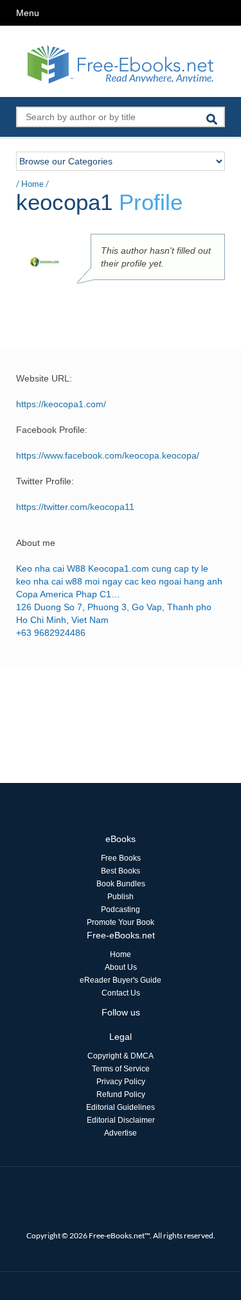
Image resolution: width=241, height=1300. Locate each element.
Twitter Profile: (45, 481)
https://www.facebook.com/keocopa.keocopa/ (107, 455)
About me (35, 543)
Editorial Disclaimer (121, 1120)
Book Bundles (120, 883)
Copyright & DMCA (120, 1055)
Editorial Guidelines (120, 1107)
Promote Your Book (120, 922)
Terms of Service (121, 1068)
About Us (121, 967)
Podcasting (120, 909)
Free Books (121, 858)
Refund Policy (120, 1094)
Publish (120, 896)
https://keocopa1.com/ (61, 404)
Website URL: (44, 378)
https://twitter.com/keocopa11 (75, 507)
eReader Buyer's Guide (120, 980)
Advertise (120, 1133)
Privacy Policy (120, 1081)
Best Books (120, 870)
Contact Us (121, 992)
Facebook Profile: (51, 430)
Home (32, 184)
